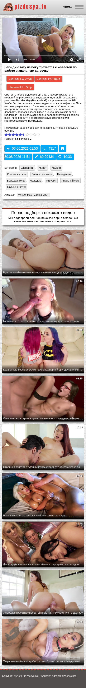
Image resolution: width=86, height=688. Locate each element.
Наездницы (64, 174)
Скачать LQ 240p (20, 78)
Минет (43, 167)
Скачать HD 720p (20, 87)
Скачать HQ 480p (48, 78)
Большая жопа (16, 180)
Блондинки (27, 167)
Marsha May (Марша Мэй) (32, 195)
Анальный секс (70, 180)
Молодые (35, 180)
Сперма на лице (17, 174)
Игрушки (51, 180)
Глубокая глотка (16, 187)
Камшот (56, 167)
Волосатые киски (42, 174)
